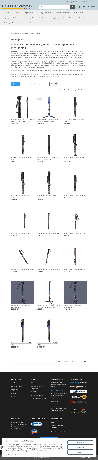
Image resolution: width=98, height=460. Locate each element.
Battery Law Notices (37, 395)
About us (76, 2)
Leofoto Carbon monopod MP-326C (75, 233)
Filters (16, 84)
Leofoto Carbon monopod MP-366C (75, 195)
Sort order (26, 84)
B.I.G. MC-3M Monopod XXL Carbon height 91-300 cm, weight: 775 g (22, 120)
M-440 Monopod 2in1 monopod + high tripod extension (48, 158)
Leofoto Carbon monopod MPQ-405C (47, 344)
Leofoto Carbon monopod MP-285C (22, 269)
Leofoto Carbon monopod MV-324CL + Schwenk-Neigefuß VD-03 (48, 306)
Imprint (7, 454)
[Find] (72, 7)
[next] (85, 89)
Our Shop (14, 383)
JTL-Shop (88, 457)
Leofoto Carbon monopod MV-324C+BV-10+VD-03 (20, 306)
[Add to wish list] (31, 98)
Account (92, 2)
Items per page (40, 84)
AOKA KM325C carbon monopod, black (74, 120)
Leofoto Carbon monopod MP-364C (48, 233)
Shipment (14, 390)
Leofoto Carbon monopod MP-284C (48, 269)
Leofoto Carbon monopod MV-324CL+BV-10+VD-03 (73, 306)
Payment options (16, 386)
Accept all (80, 442)
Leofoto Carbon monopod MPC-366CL (47, 196)
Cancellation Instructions (39, 398)
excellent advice (67, 74)
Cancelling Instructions (58, 431)
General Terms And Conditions (37, 387)
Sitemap (14, 393)
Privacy (13, 454)
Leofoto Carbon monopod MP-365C (22, 233)
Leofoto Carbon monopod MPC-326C (74, 158)
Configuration (80, 447)
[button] (80, 7)
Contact (84, 2)
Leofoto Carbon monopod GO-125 (74, 269)
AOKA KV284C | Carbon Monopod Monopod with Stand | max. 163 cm (48, 120)
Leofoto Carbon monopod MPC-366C (21, 196)
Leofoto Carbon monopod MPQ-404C (21, 344)
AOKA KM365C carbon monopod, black (21, 158)
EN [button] (67, 2)
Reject (80, 452)
